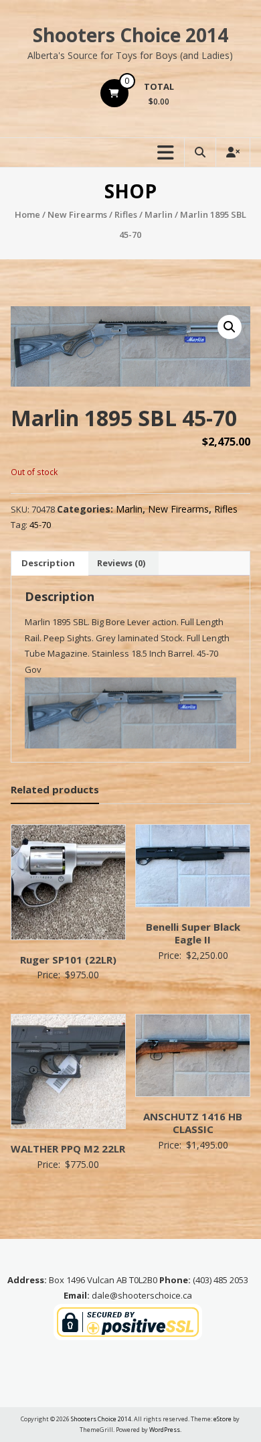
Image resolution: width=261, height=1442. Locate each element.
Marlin (159, 214)
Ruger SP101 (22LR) (68, 959)
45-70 (40, 525)
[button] (229, 327)
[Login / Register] (233, 152)
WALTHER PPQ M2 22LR (68, 1148)
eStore (222, 1419)
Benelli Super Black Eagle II (193, 933)
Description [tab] (48, 563)
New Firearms (77, 214)
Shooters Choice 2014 (130, 35)
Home (27, 214)
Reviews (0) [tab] (121, 563)
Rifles (125, 214)
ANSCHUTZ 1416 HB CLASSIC (192, 1123)
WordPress (164, 1429)
